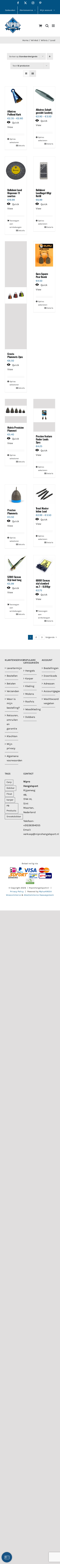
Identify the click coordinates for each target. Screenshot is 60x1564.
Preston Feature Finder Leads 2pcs (44, 439)
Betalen (11, 683)
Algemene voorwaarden (12, 758)
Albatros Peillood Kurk (14, 112)
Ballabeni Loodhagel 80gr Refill (44, 193)
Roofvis (29, 701)
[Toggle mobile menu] (53, 25)
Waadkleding (30, 709)
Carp (9, 782)
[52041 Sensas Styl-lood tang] (16, 563)
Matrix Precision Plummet (15, 429)
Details (21, 145)
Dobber (10, 788)
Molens (29, 693)
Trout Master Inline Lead (42, 509)
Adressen (49, 683)
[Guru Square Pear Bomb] (44, 255)
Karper (29, 678)
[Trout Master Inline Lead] (44, 494)
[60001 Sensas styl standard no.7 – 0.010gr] (44, 565)
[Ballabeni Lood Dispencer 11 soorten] (16, 171)
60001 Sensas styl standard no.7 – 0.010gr (43, 583)
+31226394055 (31, 825)
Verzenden (12, 691)
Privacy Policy (17, 891)
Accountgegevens (49, 691)
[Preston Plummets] (16, 494)
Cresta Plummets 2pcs (15, 355)
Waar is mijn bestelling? (12, 703)
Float (9, 794)
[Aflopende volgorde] (50, 56)
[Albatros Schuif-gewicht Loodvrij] (44, 96)
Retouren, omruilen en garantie (12, 722)
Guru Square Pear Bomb (42, 275)
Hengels (30, 670)
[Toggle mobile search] (47, 25)
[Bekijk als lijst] (33, 73)
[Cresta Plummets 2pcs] (16, 295)
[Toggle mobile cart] (40, 25)
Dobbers (30, 716)
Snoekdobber (14, 816)
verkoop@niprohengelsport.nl (41, 834)
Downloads (49, 675)
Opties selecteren (13, 140)
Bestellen (12, 675)
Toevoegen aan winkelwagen (13, 224)
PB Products (11, 808)
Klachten (12, 736)
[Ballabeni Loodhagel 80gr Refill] (44, 171)
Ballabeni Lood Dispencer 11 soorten (14, 193)
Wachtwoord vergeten (49, 701)
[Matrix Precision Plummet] (16, 411)
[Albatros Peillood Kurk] (16, 97)
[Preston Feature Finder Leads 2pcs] (44, 415)
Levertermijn (12, 667)
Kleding (29, 686)
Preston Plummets (12, 511)
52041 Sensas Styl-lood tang (14, 578)
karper (10, 799)
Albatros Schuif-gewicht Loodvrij (44, 111)
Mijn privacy (11, 746)
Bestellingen (49, 667)
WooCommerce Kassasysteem (39, 895)
